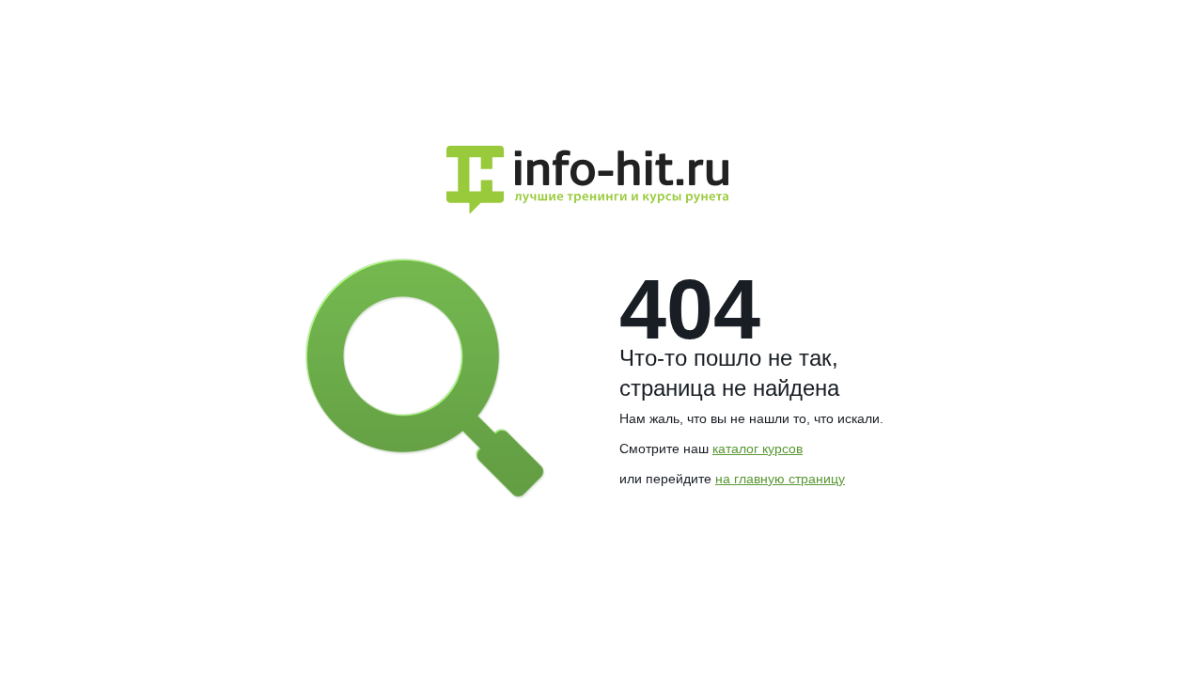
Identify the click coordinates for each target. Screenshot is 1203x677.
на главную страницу (780, 478)
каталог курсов (757, 448)
